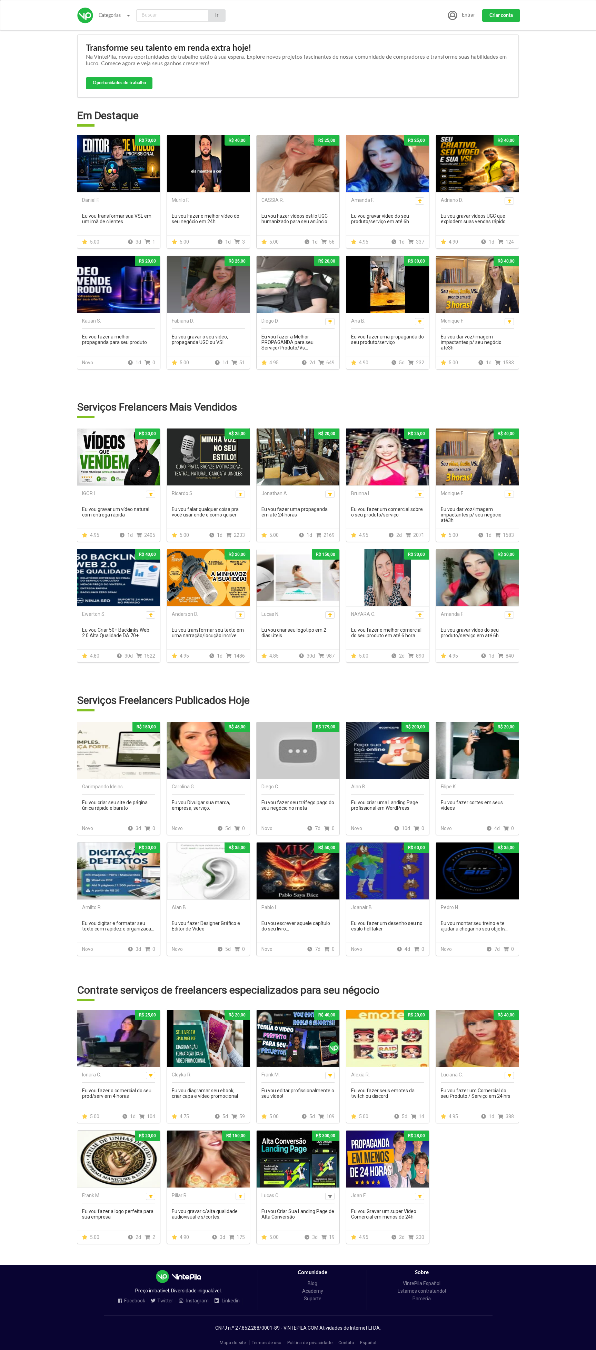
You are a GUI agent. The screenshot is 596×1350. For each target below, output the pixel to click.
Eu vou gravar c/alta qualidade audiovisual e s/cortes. (205, 1214)
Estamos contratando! (422, 1291)
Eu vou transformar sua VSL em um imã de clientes (116, 218)
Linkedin (230, 1300)
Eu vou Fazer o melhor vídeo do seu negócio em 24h (205, 218)
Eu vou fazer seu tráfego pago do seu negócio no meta (297, 805)
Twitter (165, 1300)
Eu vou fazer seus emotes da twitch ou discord (383, 1093)
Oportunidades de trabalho (119, 83)
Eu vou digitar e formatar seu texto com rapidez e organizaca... (118, 926)
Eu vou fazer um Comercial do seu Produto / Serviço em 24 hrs (475, 1093)
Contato (346, 1342)
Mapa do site (233, 1342)
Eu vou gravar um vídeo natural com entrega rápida (115, 512)
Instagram (197, 1300)
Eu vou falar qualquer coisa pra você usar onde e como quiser (205, 512)
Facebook (134, 1300)
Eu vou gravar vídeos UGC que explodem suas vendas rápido (473, 218)
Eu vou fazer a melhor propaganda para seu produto (114, 339)
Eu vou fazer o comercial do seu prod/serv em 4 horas (116, 1093)
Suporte (312, 1298)
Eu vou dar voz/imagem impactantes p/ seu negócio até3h (471, 342)
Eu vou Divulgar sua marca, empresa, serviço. (201, 805)
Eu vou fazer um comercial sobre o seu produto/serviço (387, 512)
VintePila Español (421, 1283)
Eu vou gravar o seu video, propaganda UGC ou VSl (200, 339)
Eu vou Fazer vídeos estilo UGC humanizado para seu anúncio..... (296, 218)
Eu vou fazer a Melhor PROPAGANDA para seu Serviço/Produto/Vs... (287, 342)
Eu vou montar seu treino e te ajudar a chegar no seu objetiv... (474, 926)
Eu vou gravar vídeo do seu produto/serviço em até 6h (380, 218)
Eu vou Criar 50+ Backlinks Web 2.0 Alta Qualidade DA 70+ (115, 632)
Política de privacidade (309, 1342)
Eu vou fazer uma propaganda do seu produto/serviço (387, 339)
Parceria (422, 1298)
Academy (312, 1291)
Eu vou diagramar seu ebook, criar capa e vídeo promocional (205, 1093)
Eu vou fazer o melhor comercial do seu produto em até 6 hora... (386, 632)
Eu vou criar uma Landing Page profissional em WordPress (384, 805)
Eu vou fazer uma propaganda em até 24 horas (294, 512)
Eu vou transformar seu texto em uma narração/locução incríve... (208, 632)
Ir (216, 15)
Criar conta (501, 15)
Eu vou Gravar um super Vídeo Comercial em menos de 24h (383, 1214)
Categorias (110, 15)
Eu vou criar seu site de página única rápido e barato (115, 805)
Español (368, 1342)
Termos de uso (266, 1342)
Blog (312, 1283)
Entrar (468, 15)
